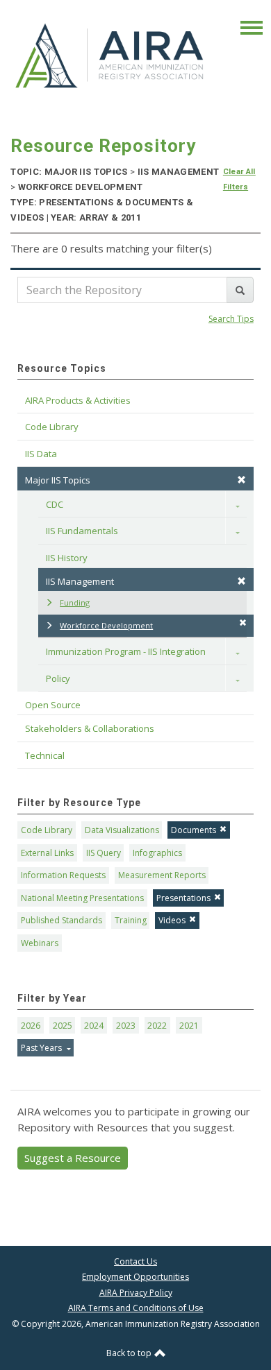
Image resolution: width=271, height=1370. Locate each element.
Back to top (130, 1353)
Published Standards (61, 920)
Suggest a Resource (72, 1158)
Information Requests (63, 875)
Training (131, 920)
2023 (126, 1025)
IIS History (67, 557)
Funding (75, 602)
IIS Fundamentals (82, 530)
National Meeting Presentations (82, 898)
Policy (58, 678)
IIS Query (103, 853)
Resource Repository (103, 145)
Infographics (157, 853)
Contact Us (135, 1261)
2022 (157, 1025)
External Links (47, 853)
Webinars (39, 943)
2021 (189, 1025)
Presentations (183, 898)
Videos (172, 920)
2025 (62, 1025)
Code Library (46, 830)
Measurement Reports (162, 875)
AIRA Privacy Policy (135, 1293)
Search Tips (231, 319)
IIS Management (80, 581)
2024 (94, 1025)
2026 (30, 1025)
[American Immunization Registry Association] (110, 55)
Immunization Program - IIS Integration (126, 651)
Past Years (42, 1048)
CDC (54, 504)
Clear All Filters (239, 179)
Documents (193, 830)
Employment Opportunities (135, 1277)
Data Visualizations (122, 830)
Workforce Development (106, 625)
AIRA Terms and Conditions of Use (136, 1308)
